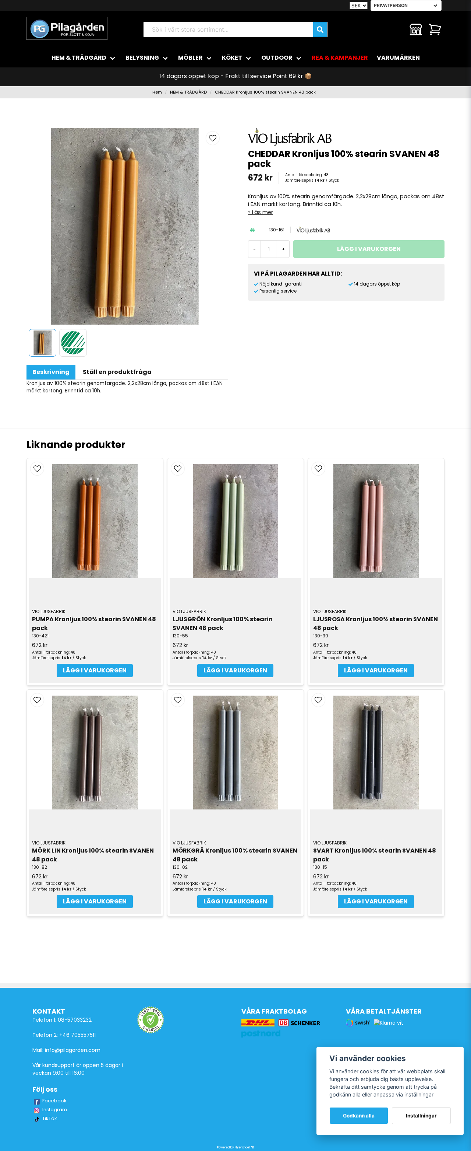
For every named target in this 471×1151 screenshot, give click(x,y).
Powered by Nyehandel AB (235, 1147)
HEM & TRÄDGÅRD (79, 57)
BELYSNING (142, 57)
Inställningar (421, 1116)
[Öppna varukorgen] (435, 29)
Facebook (54, 1100)
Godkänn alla (359, 1116)
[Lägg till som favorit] (396, 29)
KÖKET (232, 57)
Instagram (54, 1109)
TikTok (49, 1118)
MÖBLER (190, 57)
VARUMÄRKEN (398, 57)
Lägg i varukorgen (95, 670)
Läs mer (262, 212)
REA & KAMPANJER (340, 57)
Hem (157, 92)
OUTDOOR (277, 57)
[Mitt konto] (415, 29)
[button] (212, 138)
